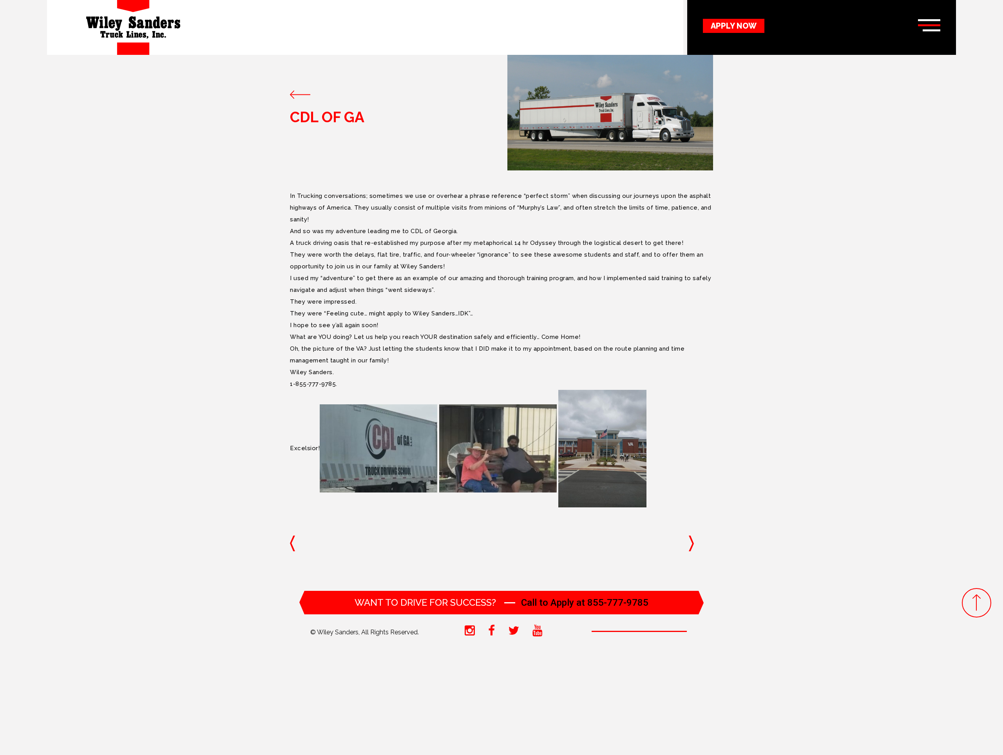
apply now (734, 26)
